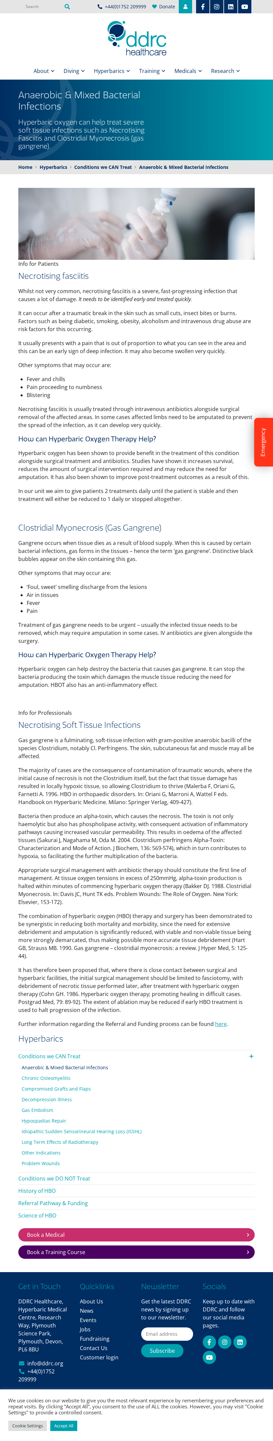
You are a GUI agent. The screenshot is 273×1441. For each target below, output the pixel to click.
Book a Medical (46, 1234)
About (41, 71)
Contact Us (94, 1348)
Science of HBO (37, 1215)
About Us (91, 1301)
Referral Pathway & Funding (53, 1203)
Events (88, 1320)
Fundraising (95, 1338)
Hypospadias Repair (44, 1121)
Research (222, 71)
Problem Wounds (41, 1163)
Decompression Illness (47, 1099)
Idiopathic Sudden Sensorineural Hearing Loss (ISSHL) (81, 1131)
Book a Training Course (56, 1252)
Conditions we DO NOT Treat (54, 1178)
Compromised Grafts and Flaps (56, 1089)
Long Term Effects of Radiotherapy (60, 1142)
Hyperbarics (109, 71)
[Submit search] (67, 6)
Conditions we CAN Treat (49, 1056)
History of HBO (37, 1191)
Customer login (99, 1357)
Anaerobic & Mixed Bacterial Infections (65, 1067)
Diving (71, 71)
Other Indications (41, 1153)
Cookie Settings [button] (27, 1426)
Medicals (185, 71)
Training (149, 71)
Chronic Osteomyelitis (46, 1078)
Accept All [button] (63, 1426)
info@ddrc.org (45, 1363)
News (87, 1310)
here (221, 1024)
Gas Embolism (37, 1110)
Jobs (85, 1329)
